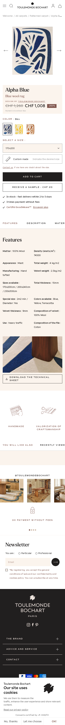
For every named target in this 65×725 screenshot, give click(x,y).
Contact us (8, 167)
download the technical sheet (30, 379)
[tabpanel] (32, 514)
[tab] (29, 530)
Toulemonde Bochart (32, 101)
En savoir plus (40, 207)
